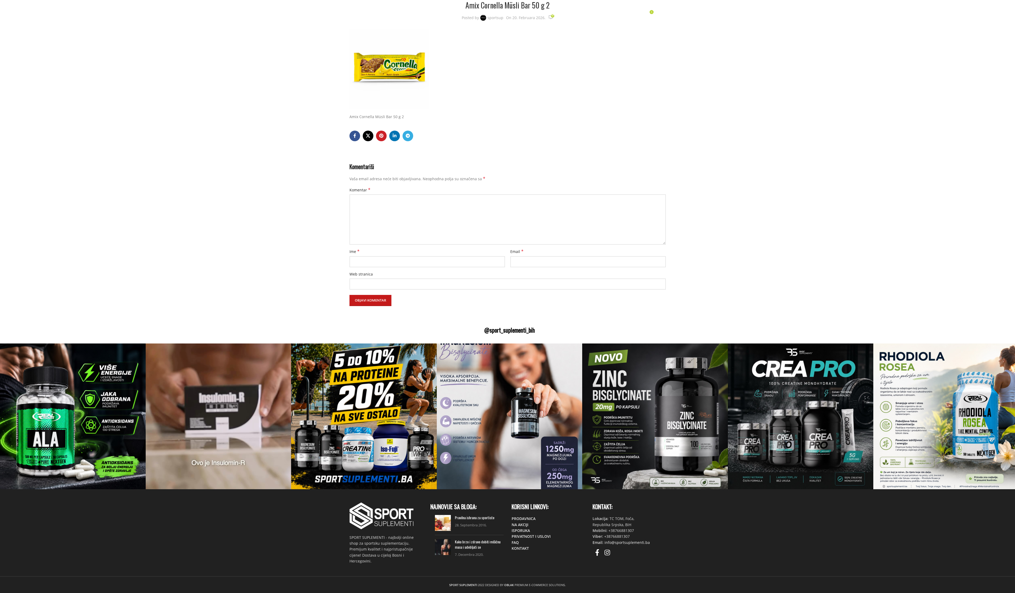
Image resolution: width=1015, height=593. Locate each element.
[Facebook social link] (354, 136)
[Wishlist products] (638, 14)
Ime (354, 251)
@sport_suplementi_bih (509, 330)
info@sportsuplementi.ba (627, 542)
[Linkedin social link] (394, 136)
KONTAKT (520, 548)
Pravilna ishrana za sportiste (474, 517)
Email (517, 251)
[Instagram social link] (607, 553)
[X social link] (368, 136)
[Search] (627, 14)
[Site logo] (379, 13)
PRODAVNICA (523, 518)
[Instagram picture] (73, 416)
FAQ (515, 542)
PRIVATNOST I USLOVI (531, 536)
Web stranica (361, 274)
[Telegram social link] (408, 136)
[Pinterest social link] (381, 136)
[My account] (616, 14)
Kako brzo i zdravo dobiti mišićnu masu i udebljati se (477, 544)
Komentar (359, 190)
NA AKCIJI (520, 524)
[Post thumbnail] (443, 523)
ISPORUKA (521, 530)
